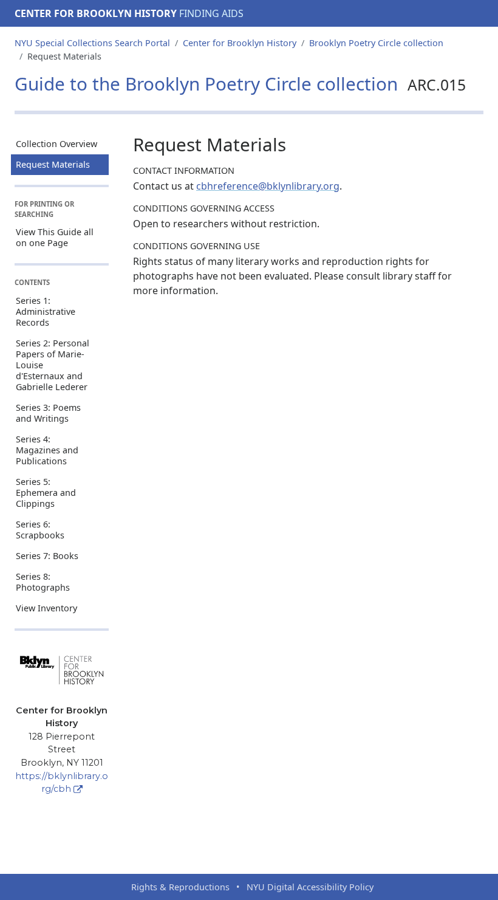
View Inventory (46, 608)
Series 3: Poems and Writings (48, 413)
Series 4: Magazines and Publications (47, 450)
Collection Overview (56, 143)
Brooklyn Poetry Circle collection (376, 43)
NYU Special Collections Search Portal (92, 43)
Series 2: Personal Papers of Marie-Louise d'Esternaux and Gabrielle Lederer (52, 365)
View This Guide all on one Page (55, 237)
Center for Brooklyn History (96, 13)
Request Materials (53, 164)
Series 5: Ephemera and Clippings (46, 492)
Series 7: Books (47, 556)
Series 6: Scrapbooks (40, 529)
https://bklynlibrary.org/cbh (61, 783)
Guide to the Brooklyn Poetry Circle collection (240, 83)
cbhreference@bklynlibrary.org (267, 186)
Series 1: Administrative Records (45, 311)
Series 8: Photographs (43, 582)
